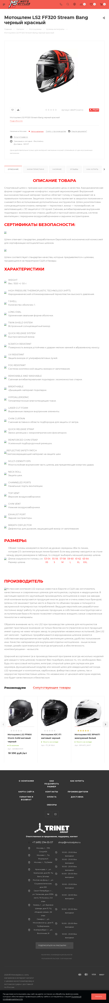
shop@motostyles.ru (69, 842)
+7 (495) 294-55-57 (42, 842)
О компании (26, 781)
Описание (13, 169)
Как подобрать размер (51, 784)
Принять (98, 996)
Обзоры (52, 805)
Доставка (77, 797)
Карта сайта (26, 792)
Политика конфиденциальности (57, 955)
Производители (78, 792)
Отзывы (74, 169)
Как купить (92, 169)
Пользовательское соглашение (56, 959)
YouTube (55, 814)
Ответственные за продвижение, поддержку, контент (52, 836)
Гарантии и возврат (26, 798)
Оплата (51, 797)
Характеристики (35, 169)
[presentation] (3, 724)
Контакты (51, 792)
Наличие (57, 169)
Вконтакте (48, 814)
